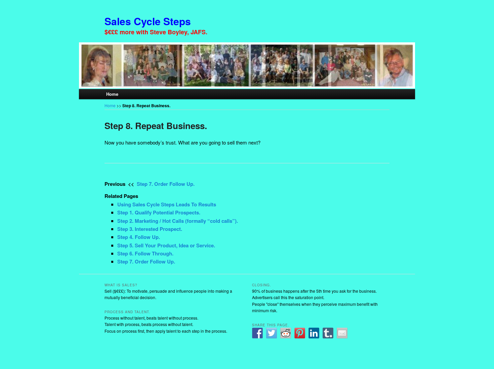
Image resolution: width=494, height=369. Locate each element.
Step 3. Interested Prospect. (149, 229)
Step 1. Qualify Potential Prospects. (158, 212)
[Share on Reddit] (285, 333)
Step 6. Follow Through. (145, 253)
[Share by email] (342, 333)
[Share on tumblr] (328, 333)
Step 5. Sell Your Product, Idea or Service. (166, 245)
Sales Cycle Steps (148, 21)
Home (112, 94)
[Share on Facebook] (257, 333)
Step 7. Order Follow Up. (166, 184)
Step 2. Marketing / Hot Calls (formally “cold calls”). (177, 220)
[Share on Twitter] (271, 333)
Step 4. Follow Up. (138, 237)
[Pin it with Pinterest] (299, 333)
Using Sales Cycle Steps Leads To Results (166, 204)
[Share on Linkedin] (313, 333)
